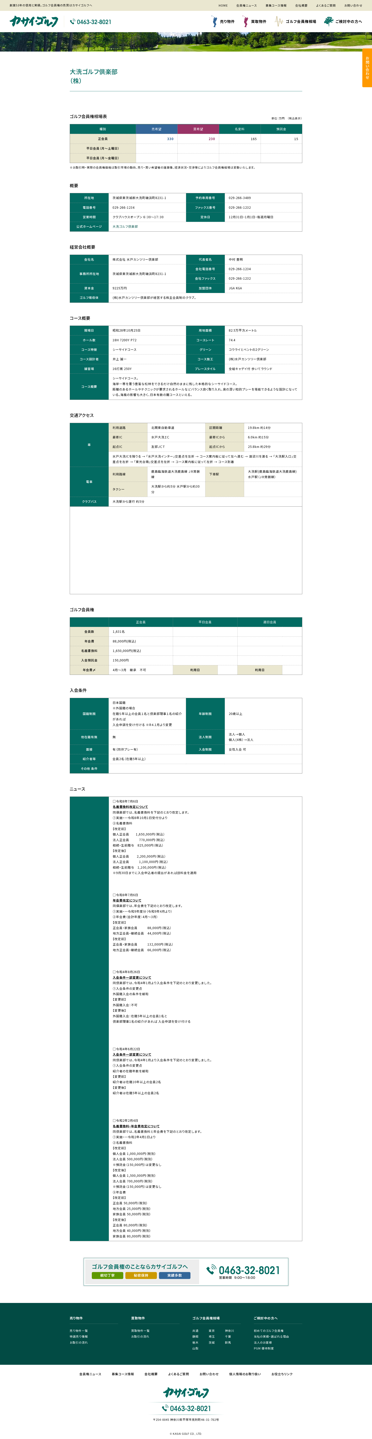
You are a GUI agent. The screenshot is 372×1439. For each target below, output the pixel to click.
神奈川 (229, 1331)
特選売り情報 (79, 1336)
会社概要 (301, 5)
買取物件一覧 (140, 1331)
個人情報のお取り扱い (245, 1374)
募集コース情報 (276, 5)
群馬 (228, 1342)
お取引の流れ (79, 1342)
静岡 (195, 1336)
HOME (223, 5)
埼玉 (212, 1336)
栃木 (195, 1342)
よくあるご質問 (326, 5)
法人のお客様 (263, 1342)
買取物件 (259, 21)
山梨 (195, 1348)
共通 (195, 1331)
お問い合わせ (353, 5)
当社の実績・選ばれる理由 (271, 1336)
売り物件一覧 (79, 1331)
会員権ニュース (246, 5)
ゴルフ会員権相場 (301, 21)
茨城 (212, 1342)
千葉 (228, 1336)
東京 (212, 1331)
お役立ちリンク (282, 1374)
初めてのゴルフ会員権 (269, 1331)
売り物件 (227, 21)
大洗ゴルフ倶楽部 (125, 226)
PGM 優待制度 (264, 1348)
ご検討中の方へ (349, 21)
